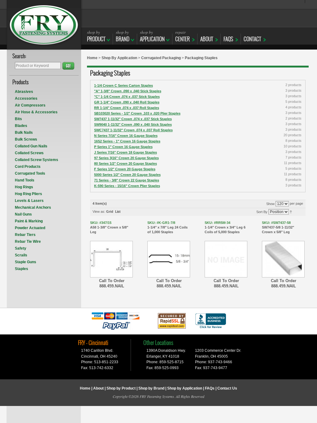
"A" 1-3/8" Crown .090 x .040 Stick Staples (127, 91)
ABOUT (206, 39)
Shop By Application (119, 58)
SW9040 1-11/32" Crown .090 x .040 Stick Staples (133, 124)
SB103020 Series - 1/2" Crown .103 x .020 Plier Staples (137, 113)
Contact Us (227, 388)
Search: (19, 56)
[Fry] (44, 25)
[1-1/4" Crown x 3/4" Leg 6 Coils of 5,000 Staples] (226, 259)
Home (92, 58)
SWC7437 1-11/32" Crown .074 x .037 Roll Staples (133, 130)
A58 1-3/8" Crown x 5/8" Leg (109, 227)
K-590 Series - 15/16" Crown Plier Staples (127, 186)
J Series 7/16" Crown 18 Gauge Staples (125, 152)
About (98, 388)
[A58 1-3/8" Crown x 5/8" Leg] (111, 259)
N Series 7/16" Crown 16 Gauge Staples (126, 135)
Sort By (261, 212)
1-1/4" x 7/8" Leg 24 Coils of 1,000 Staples (167, 227)
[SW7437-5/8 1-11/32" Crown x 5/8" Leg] (283, 259)
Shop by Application (184, 388)
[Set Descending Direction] (291, 211)
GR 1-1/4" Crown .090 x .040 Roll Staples (126, 102)
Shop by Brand (151, 388)
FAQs (228, 39)
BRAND (122, 35)
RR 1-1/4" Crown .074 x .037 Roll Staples (126, 108)
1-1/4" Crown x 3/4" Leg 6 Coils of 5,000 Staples (225, 227)
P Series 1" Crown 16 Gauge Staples (123, 147)
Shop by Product (121, 388)
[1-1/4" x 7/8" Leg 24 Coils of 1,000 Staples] (168, 259)
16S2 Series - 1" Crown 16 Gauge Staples (127, 141)
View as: (99, 211)
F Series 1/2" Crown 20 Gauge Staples (124, 169)
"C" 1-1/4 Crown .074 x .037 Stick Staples (127, 96)
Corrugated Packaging (161, 58)
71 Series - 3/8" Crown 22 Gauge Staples (126, 180)
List (117, 211)
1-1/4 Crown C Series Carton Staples (123, 85)
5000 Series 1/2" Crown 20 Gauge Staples (127, 175)
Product (96, 35)
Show (270, 204)
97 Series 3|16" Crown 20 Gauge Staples (126, 158)
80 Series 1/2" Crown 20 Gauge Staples (125, 163)
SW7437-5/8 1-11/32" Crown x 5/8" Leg (278, 227)
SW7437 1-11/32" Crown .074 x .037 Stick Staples (133, 119)
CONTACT (252, 39)
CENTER (182, 35)
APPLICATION (152, 35)
